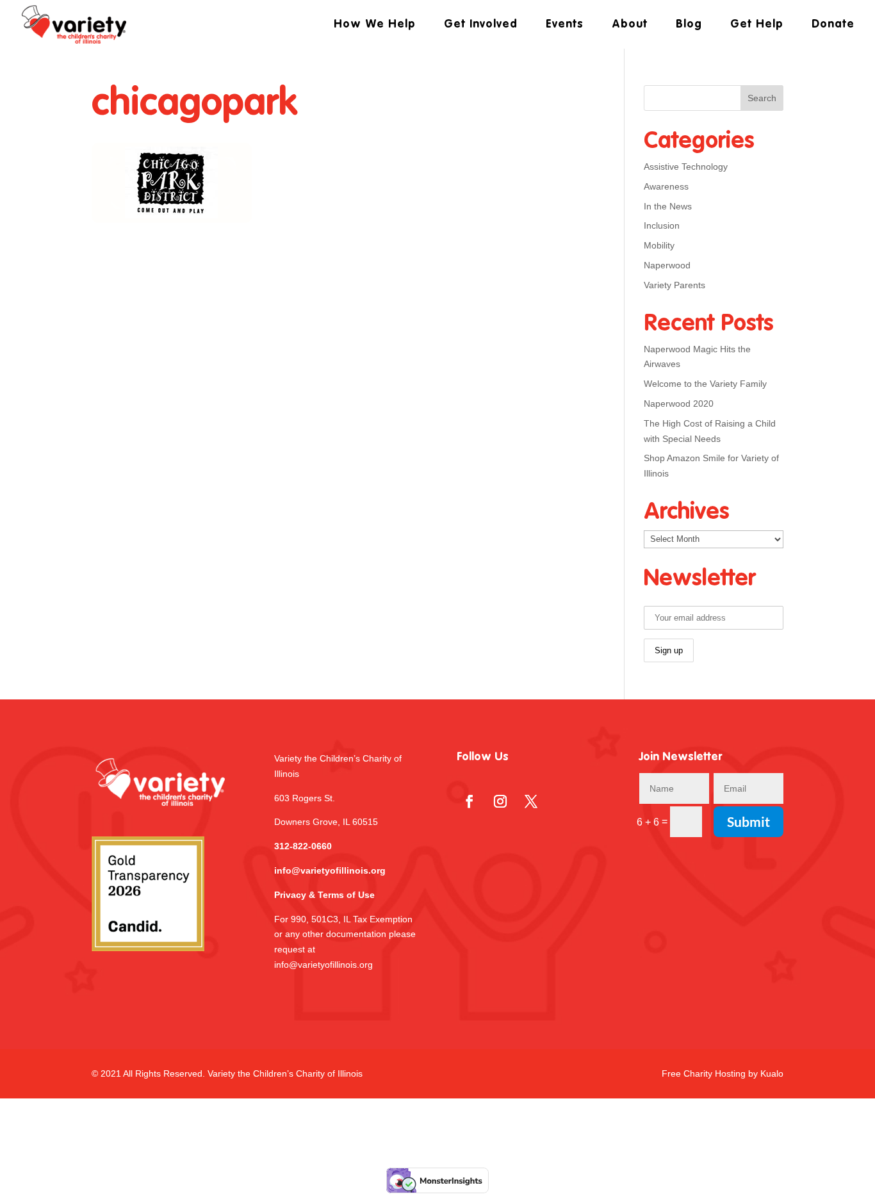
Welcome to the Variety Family (705, 384)
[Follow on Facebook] (469, 801)
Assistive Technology (686, 166)
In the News (668, 206)
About (630, 25)
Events (565, 25)
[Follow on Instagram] (500, 801)
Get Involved (481, 25)
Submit (748, 821)
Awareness (666, 186)
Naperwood (667, 265)
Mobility (659, 245)
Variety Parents (674, 285)
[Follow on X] (531, 801)
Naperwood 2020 (679, 403)
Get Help (756, 25)
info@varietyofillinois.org (330, 870)
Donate (833, 25)
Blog (689, 25)
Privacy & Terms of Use (324, 895)
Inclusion (662, 225)
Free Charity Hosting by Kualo (722, 1073)
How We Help (375, 25)
